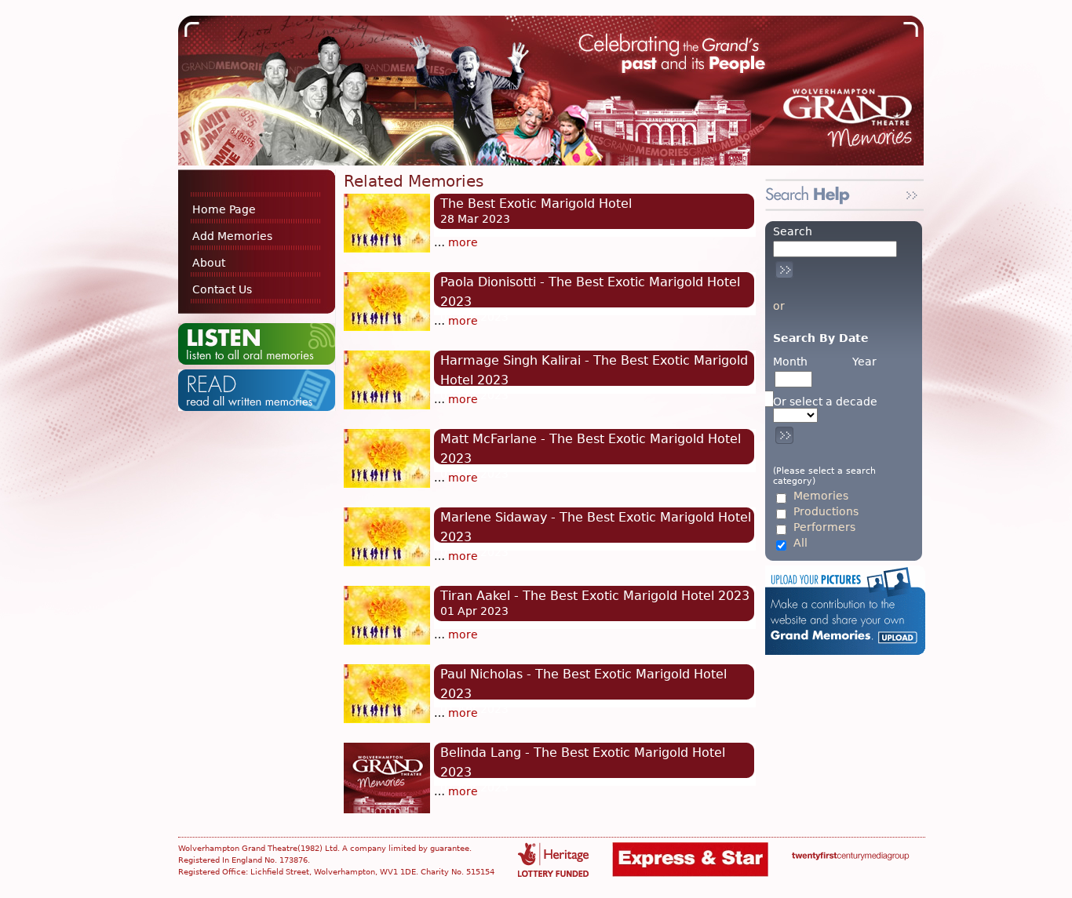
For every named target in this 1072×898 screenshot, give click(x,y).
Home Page (224, 209)
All (800, 543)
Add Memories (232, 236)
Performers (824, 527)
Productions (826, 512)
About (208, 262)
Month (790, 361)
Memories (820, 496)
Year (864, 361)
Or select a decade (825, 402)
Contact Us (222, 289)
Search (792, 231)
